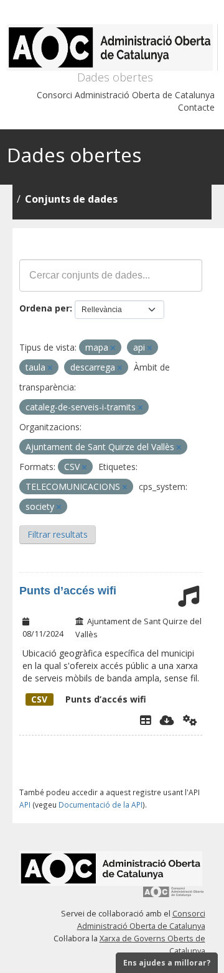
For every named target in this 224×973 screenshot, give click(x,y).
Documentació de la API (100, 804)
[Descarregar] (167, 720)
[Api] (190, 720)
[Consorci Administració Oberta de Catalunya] (173, 896)
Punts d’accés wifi (67, 590)
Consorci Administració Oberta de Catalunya (126, 95)
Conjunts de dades (71, 199)
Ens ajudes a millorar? (166, 962)
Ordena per (44, 308)
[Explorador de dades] (145, 720)
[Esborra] (113, 348)
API (24, 804)
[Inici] (112, 47)
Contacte (196, 107)
